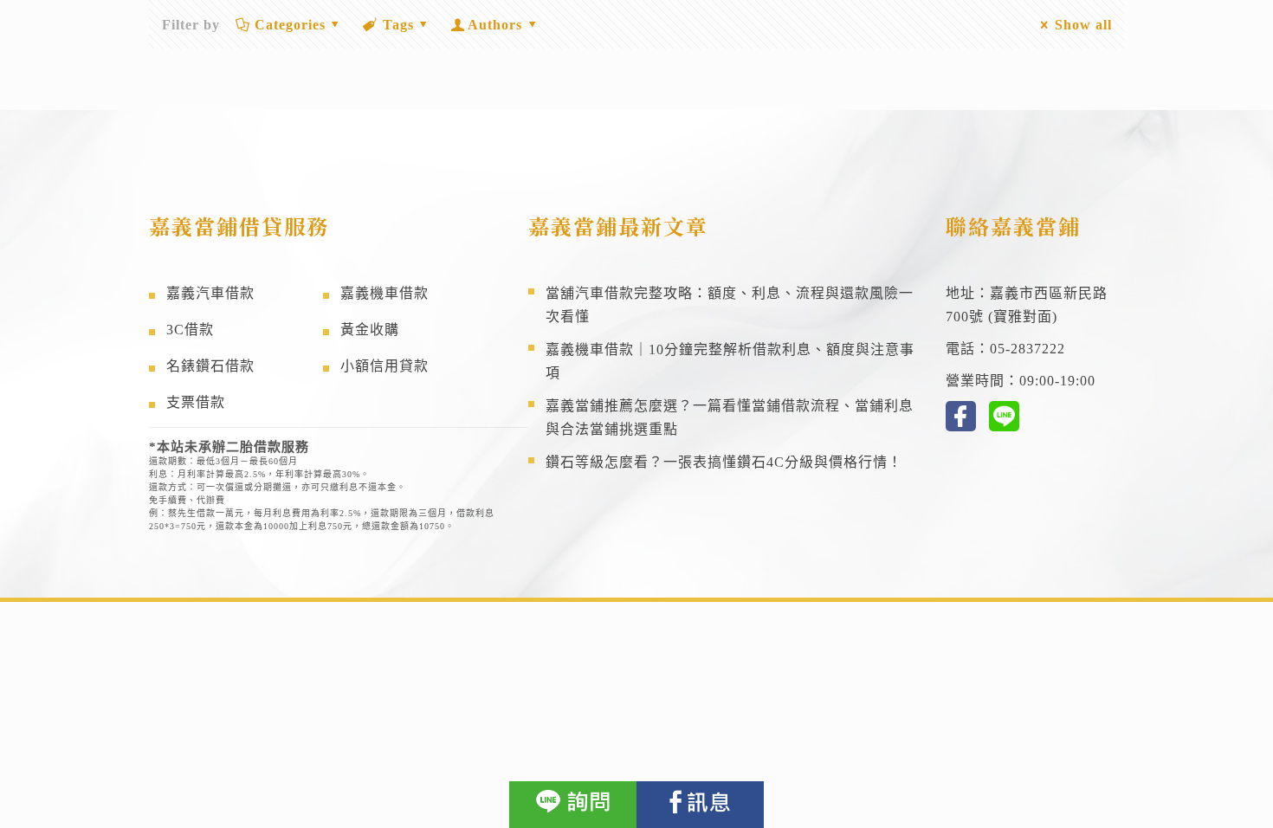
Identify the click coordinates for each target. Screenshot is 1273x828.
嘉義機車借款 (384, 293)
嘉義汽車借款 (210, 293)
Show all (1083, 24)
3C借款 (190, 329)
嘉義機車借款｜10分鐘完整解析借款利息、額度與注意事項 (730, 361)
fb (961, 416)
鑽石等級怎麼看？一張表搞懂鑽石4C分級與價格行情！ (724, 462)
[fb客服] (700, 804)
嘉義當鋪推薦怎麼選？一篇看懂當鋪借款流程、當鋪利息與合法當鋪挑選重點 (730, 417)
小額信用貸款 (384, 366)
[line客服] (572, 804)
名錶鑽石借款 (210, 366)
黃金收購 (369, 329)
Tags (398, 24)
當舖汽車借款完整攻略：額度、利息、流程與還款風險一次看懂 (730, 305)
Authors (495, 24)
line (1004, 416)
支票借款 (195, 402)
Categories (290, 24)
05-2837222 (1027, 348)
